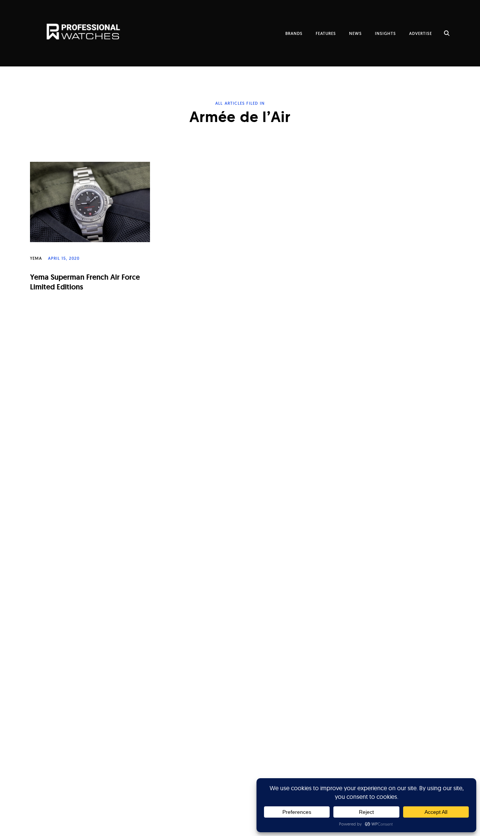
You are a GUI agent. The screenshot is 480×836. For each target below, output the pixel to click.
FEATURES (326, 33)
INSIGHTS (385, 33)
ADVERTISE (420, 33)
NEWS (355, 33)
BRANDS (294, 33)
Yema (36, 258)
